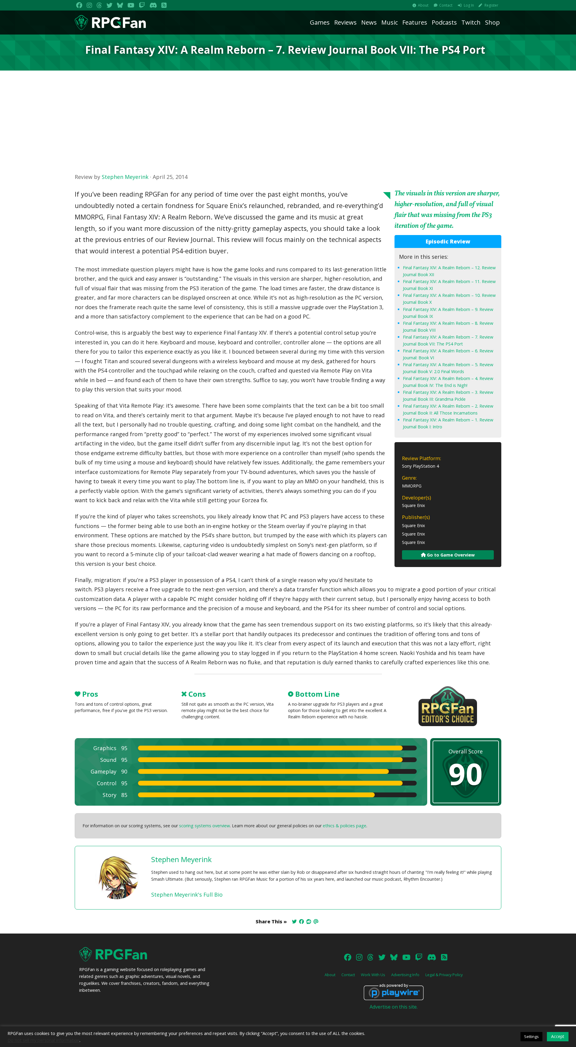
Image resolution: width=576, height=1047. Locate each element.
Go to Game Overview (450, 555)
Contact (445, 5)
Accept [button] (557, 1036)
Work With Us (373, 974)
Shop (492, 22)
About (423, 5)
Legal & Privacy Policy (444, 974)
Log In (469, 5)
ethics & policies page (344, 825)
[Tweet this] (294, 921)
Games (320, 22)
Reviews (345, 22)
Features (414, 22)
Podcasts (444, 22)
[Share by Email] (316, 921)
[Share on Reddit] (308, 921)
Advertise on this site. (394, 1006)
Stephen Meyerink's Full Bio (187, 894)
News (369, 22)
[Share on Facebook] (301, 921)
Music (389, 22)
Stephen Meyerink (125, 176)
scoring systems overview (204, 825)
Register (491, 5)
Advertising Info (405, 974)
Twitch (471, 22)
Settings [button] (531, 1036)
